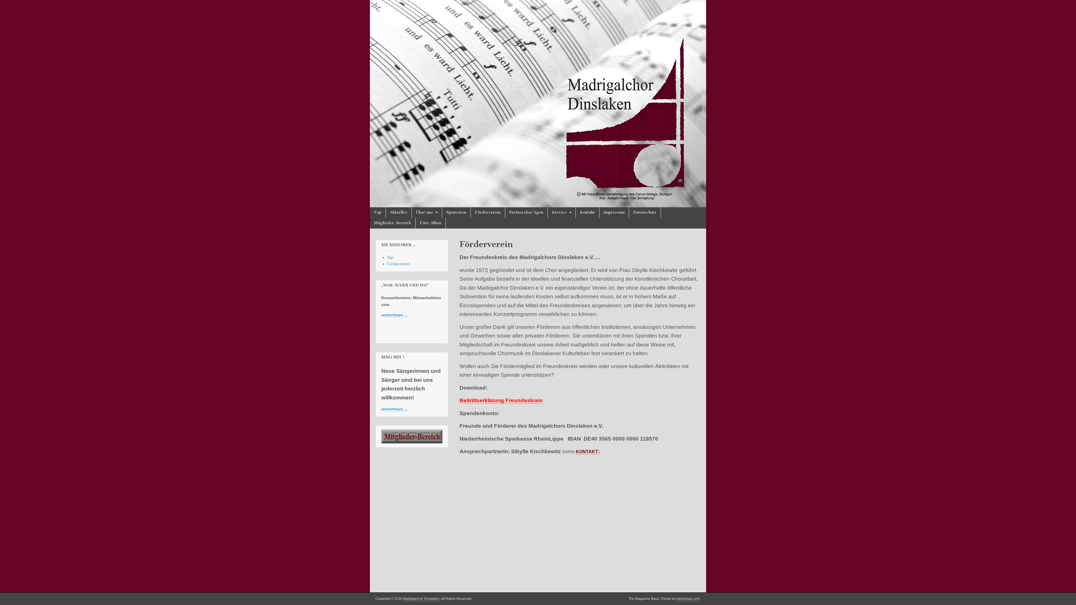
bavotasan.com (688, 599)
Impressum (614, 212)
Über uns (424, 212)
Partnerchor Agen (526, 212)
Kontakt (587, 212)
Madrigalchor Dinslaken (421, 599)
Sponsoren (456, 212)
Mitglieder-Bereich (392, 223)
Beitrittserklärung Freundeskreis (501, 400)
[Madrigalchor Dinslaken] (538, 103)
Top (377, 212)
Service (559, 212)
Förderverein (488, 212)
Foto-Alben (430, 223)
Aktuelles (398, 212)
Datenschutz (645, 212)
